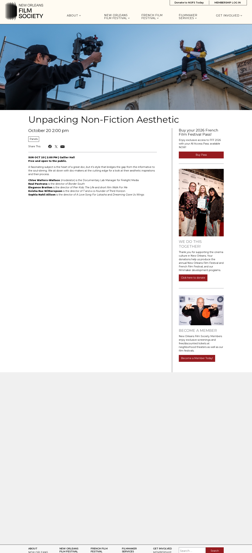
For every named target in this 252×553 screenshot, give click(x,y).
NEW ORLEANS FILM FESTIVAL (116, 17)
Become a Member (198, 330)
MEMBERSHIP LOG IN (227, 2)
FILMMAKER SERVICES (188, 17)
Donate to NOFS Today (189, 2)
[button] (50, 146)
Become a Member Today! (197, 358)
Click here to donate (193, 277)
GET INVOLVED (228, 15)
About (73, 15)
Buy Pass (201, 154)
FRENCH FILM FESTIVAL (152, 17)
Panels (34, 139)
